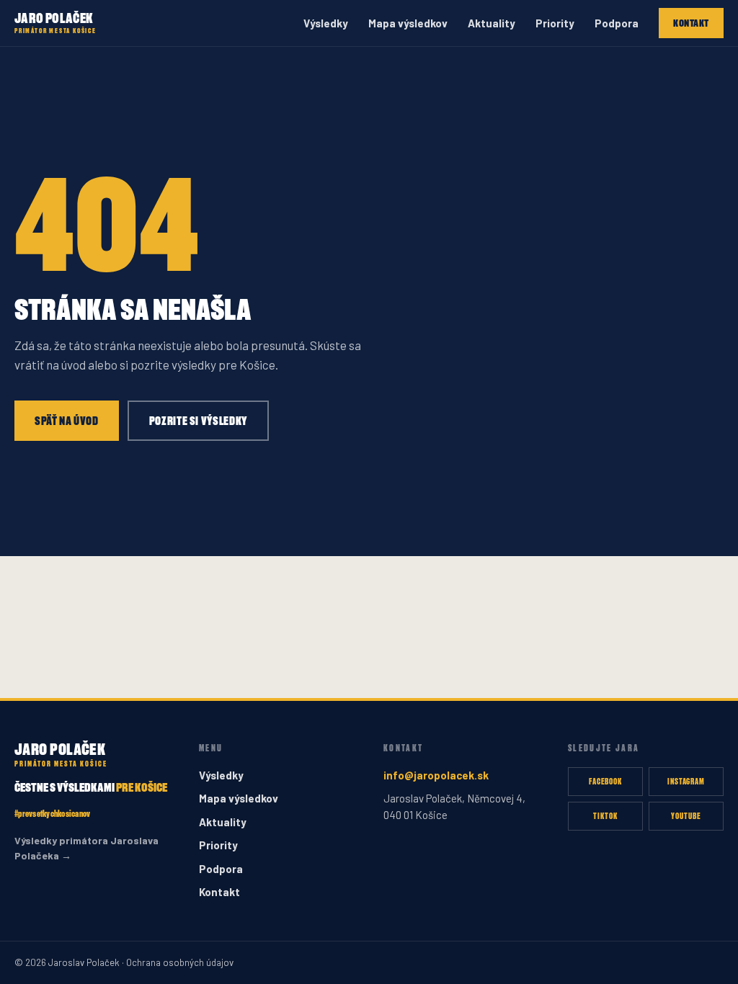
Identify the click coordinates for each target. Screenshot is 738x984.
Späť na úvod (67, 420)
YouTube (686, 815)
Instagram (686, 781)
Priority (554, 23)
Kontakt (691, 22)
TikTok (605, 815)
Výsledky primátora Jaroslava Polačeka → (86, 848)
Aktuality (491, 23)
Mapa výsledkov (408, 23)
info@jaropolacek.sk (436, 775)
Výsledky (325, 23)
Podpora (617, 23)
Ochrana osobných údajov (180, 962)
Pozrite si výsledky (198, 420)
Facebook (606, 781)
